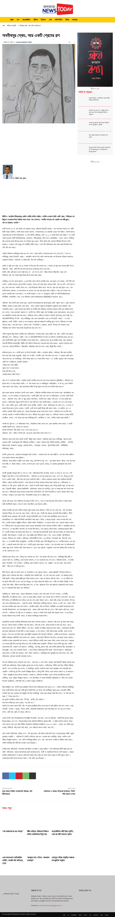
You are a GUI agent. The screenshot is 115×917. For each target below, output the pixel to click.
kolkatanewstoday (24, 42)
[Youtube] (99, 898)
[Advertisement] (38, 148)
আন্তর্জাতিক (26, 20)
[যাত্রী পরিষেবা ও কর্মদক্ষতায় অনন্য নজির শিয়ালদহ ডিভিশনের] (83, 100)
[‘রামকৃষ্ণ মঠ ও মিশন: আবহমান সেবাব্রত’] (39, 846)
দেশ (18, 20)
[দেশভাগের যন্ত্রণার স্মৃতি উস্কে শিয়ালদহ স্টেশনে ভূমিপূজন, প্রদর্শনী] (83, 125)
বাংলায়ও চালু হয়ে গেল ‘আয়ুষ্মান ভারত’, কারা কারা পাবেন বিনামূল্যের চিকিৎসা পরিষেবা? (99, 112)
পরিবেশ (35, 20)
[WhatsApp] (25, 776)
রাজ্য (12, 20)
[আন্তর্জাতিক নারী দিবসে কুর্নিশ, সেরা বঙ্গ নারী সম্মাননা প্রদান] (63, 820)
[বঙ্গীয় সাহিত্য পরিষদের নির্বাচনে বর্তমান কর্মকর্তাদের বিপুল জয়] (39, 820)
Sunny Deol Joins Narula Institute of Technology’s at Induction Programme (99, 149)
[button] (110, 20)
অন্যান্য (74, 20)
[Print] (32, 776)
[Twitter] (12, 776)
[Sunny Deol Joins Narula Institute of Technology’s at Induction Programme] (83, 150)
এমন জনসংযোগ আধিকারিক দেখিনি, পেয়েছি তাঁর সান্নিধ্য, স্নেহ (12, 860)
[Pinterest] (19, 776)
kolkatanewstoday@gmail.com (51, 905)
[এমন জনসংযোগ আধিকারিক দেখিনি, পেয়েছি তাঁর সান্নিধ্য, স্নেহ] (14, 846)
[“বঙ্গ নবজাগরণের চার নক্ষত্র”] (14, 820)
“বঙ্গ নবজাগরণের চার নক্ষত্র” (12, 831)
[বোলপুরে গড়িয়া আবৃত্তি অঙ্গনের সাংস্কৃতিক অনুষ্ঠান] (63, 846)
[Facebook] (5, 776)
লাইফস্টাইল (58, 20)
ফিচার (67, 20)
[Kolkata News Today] (57, 8)
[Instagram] (87, 897)
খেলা (50, 20)
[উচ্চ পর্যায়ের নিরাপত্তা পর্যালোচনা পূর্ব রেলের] (83, 137)
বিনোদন (43, 20)
